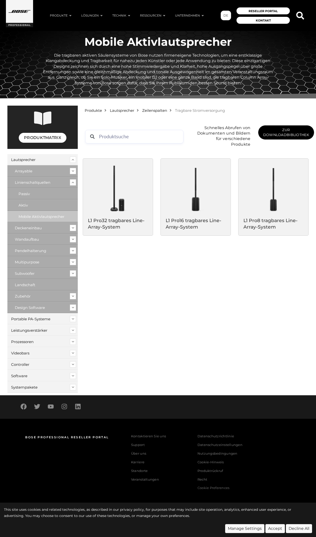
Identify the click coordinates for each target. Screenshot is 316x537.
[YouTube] (50, 406)
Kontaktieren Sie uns (148, 436)
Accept (275, 528)
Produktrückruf (210, 471)
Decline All (299, 528)
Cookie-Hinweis (211, 462)
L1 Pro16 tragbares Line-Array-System (193, 223)
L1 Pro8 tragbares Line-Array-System (270, 223)
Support (138, 445)
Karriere (137, 462)
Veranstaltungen (145, 479)
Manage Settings (245, 528)
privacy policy (132, 509)
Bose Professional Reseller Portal (67, 437)
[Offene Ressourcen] (164, 15)
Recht (202, 479)
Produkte (93, 110)
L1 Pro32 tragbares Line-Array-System (116, 223)
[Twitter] (37, 406)
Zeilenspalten (154, 110)
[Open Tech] (129, 15)
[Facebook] (23, 406)
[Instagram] (64, 406)
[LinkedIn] (78, 406)
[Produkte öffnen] (70, 15)
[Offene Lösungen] (101, 15)
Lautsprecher (122, 110)
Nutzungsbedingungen (217, 453)
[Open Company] (202, 15)
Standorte (139, 471)
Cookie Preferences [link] (214, 488)
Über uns (138, 453)
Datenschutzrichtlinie (216, 436)
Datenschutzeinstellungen (220, 445)
